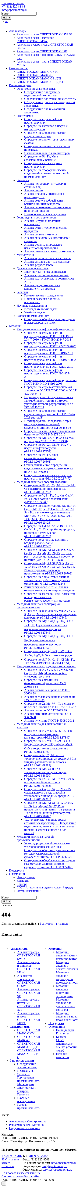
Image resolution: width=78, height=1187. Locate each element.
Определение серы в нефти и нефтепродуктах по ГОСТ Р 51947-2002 (50, 358)
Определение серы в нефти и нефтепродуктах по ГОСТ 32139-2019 (48, 365)
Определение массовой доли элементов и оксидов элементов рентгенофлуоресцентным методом (50, 597)
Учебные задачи (34, 312)
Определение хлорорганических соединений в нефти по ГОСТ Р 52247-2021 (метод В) (49, 414)
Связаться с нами (13, 3)
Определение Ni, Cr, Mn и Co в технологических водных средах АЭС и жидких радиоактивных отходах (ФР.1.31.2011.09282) (50, 760)
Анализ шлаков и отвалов (41, 234)
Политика (8, 1166)
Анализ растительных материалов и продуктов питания (47, 209)
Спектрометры (18, 68)
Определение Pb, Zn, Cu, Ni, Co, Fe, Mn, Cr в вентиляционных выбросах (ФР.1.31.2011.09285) (50, 489)
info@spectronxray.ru (14, 9)
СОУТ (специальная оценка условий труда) (45, 887)
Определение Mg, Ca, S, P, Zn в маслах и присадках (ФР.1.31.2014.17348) (49, 439)
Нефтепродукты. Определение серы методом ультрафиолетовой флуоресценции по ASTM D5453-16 (47, 424)
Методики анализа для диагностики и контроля (65, 1004)
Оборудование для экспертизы (36, 88)
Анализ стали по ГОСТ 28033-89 (45, 710)
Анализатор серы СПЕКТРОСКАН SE (42, 51)
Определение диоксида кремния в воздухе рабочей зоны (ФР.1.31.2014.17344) (46, 543)
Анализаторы (18, 31)
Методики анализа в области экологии (42, 482)
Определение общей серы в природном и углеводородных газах (49, 321)
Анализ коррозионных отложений (46, 275)
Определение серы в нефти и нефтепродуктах (43, 121)
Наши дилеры (26, 877)
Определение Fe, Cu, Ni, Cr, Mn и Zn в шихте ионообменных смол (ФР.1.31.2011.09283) (49, 782)
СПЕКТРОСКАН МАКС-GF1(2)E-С (40, 81)
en (6, 21)
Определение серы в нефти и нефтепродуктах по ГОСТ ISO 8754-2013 (47, 373)
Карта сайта (32, 1176)
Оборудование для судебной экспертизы (50, 98)
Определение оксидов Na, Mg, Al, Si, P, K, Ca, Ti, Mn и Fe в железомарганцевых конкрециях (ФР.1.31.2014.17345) (50, 614)
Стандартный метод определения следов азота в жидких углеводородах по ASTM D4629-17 (48, 468)
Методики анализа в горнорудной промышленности (39, 605)
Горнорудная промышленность (37, 217)
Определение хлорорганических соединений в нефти (45, 134)
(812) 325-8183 (38, 1156)
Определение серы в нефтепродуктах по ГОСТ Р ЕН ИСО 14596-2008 (50, 382)
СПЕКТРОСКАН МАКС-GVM (37, 71)
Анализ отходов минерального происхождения (44, 195)
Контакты (23, 880)
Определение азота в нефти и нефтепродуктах (43, 165)
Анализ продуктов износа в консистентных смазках (42, 287)
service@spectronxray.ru (57, 1169)
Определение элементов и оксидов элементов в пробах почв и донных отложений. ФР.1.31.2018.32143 (47, 580)
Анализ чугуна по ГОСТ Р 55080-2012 (49, 720)
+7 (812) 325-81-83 (13, 6)
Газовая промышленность (33, 315)
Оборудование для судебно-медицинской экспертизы (42, 93)
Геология (22, 292)
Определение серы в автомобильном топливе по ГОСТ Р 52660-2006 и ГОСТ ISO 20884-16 (50, 390)
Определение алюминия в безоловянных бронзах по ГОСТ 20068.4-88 (45, 683)
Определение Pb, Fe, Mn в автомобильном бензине (41, 158)
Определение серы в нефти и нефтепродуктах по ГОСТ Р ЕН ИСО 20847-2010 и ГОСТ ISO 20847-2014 (48, 336)
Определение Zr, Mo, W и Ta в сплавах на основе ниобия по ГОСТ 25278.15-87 (50, 705)
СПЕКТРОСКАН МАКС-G (35, 75)
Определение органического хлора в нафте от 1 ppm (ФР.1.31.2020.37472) (48, 477)
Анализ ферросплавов (38, 265)
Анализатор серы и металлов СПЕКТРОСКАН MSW (35, 39)
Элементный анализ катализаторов (47, 153)
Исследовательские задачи (41, 309)
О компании (17, 873)
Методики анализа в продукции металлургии (46, 666)
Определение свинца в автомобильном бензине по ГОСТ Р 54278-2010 (49, 432)
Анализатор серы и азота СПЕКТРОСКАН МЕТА (28, 1018)
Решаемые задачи (20, 85)
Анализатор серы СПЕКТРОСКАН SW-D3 (45, 34)
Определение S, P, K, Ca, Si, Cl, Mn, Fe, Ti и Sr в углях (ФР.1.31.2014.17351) (49, 661)
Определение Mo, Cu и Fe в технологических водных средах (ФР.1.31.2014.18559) (45, 772)
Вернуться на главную (54, 923)
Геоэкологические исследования (45, 214)
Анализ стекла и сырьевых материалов (49, 251)
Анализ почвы (33, 190)
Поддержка (16, 870)
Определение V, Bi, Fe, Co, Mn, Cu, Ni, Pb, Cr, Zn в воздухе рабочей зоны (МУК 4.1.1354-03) (49, 499)
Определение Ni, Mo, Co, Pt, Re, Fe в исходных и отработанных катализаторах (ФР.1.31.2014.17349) (48, 734)
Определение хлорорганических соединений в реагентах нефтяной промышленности (46, 173)
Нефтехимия (25, 115)
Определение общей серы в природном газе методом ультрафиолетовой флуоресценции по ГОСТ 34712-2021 (49, 864)
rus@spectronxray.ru (54, 1166)
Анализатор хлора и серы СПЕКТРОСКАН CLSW (28, 981)
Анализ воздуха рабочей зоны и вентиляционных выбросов (45, 202)
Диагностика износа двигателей (45, 271)
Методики (15, 326)
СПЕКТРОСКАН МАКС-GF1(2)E (39, 78)
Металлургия (25, 254)
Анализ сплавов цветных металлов (47, 261)
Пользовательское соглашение (21, 1173)
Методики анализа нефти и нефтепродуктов (45, 329)
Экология (23, 180)
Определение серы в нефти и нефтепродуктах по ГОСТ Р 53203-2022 (50, 344)
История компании (29, 890)
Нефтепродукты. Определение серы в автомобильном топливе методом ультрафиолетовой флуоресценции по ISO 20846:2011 (48, 402)
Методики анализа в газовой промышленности (35, 838)
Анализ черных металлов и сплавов (47, 258)
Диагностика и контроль (32, 268)
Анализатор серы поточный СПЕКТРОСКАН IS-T (28, 1004)
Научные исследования (32, 305)
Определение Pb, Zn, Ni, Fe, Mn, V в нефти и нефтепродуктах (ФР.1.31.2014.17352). (47, 448)
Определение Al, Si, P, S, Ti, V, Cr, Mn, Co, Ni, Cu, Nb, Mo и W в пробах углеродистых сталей (48, 673)
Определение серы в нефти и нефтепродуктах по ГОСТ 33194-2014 (48, 351)
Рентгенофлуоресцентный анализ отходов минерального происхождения (49, 588)
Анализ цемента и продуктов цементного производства (43, 246)
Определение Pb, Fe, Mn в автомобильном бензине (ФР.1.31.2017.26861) (41, 458)
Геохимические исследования (43, 295)
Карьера (22, 884)
